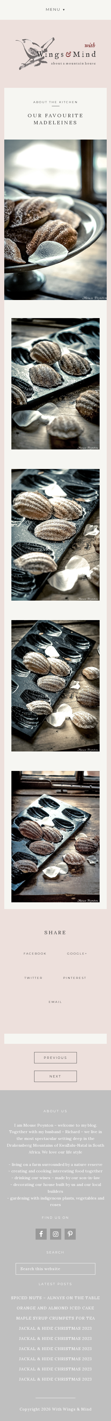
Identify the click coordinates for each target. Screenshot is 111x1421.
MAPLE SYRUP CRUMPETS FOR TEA (55, 1318)
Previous (55, 1058)
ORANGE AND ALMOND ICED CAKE (55, 1308)
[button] (55, 9)
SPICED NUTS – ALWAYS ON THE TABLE (55, 1297)
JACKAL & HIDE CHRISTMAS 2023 (55, 1328)
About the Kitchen (55, 102)
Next (55, 1076)
